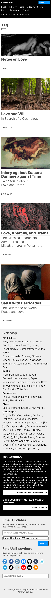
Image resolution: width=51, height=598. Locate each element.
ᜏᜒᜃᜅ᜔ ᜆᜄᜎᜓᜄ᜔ (31, 448)
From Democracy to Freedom (19, 374)
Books (4, 7)
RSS (14, 338)
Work (26, 378)
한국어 (14, 437)
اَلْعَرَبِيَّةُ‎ (5, 437)
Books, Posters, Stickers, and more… (23, 407)
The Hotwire (17, 400)
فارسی (6, 433)
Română (24, 437)
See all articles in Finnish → (15, 14)
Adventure (15, 341)
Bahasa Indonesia (37, 426)
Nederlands (18, 433)
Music (15, 359)
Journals (15, 356)
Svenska (41, 437)
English (6, 415)
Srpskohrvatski (34, 433)
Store (40, 7)
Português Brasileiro (25, 418)
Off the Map (22, 389)
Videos (6, 359)
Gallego (41, 444)
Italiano (27, 415)
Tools (21, 7)
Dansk (6, 441)
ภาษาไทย (24, 441)
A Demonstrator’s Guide (31, 348)
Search (4, 10)
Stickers (36, 356)
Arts (4, 341)
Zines (5, 356)
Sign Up (43, 543)
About (26, 10)
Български (12, 426)
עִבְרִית (14, 441)
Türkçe (37, 429)
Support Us (44, 3)
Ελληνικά (27, 422)
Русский (7, 422)
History (16, 345)
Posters (25, 356)
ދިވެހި (34, 444)
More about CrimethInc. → (32, 492)
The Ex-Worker (11, 396)
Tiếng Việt (16, 444)
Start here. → (39, 507)
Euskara (16, 429)
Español (16, 415)
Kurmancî (7, 448)
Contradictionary (12, 378)
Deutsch (37, 415)
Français (7, 418)
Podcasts (30, 7)
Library (13, 7)
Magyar (27, 429)
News (35, 345)
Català (27, 444)
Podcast (7, 393)
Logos (23, 359)
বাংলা (32, 437)
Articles (7, 337)
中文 (22, 426)
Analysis (27, 341)
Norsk (18, 448)
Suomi (38, 422)
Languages (15, 10)
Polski (17, 422)
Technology (9, 348)
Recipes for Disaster (28, 382)
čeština (6, 429)
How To (25, 345)
